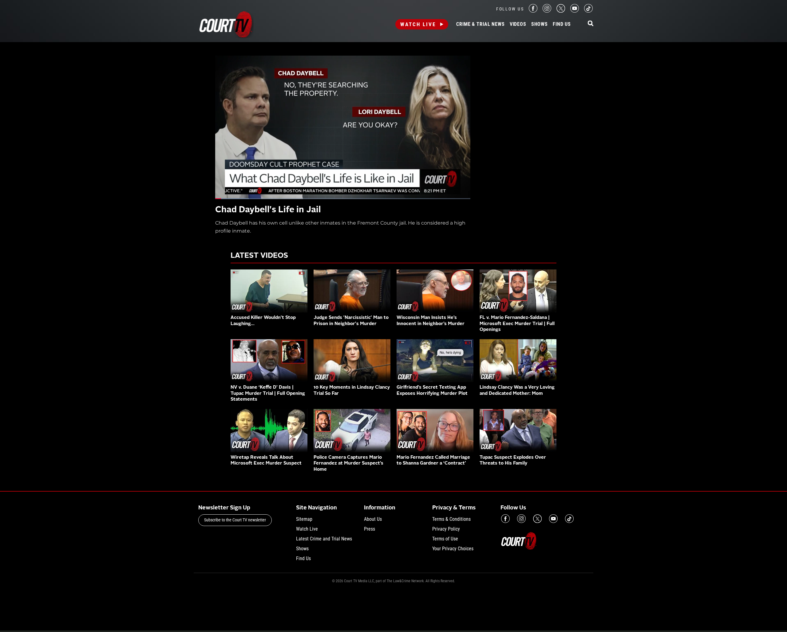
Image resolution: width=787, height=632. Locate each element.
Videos (518, 24)
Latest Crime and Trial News (324, 539)
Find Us (562, 24)
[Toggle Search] (590, 24)
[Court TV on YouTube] (574, 11)
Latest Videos (259, 256)
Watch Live (418, 24)
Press (369, 529)
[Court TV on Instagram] (547, 11)
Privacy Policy (446, 529)
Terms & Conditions (451, 519)
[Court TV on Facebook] (533, 11)
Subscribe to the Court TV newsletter (235, 519)
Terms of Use (445, 539)
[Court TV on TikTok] (588, 11)
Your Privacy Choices (452, 549)
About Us (373, 519)
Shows (539, 24)
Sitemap (304, 519)
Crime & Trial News (480, 24)
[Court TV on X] (560, 11)
